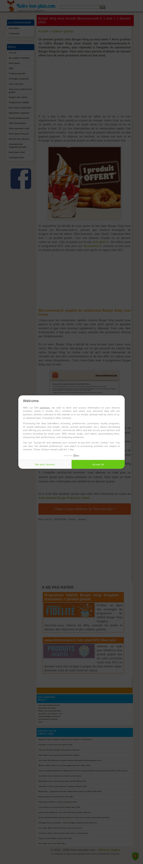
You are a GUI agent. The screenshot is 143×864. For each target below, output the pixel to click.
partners (45, 407)
